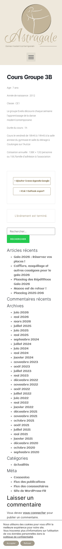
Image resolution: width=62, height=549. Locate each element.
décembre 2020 (26, 443)
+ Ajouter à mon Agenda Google (31, 181)
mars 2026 (22, 321)
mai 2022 (21, 402)
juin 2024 (21, 348)
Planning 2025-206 (29, 293)
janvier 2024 (23, 357)
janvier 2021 (23, 438)
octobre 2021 (24, 420)
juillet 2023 (22, 371)
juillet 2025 (22, 326)
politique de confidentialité (18, 536)
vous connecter (34, 513)
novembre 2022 (26, 384)
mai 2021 (21, 434)
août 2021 (21, 425)
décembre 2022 (26, 380)
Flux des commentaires (31, 486)
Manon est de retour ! (30, 288)
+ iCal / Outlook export (31, 191)
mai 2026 (21, 317)
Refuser (27, 543)
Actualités (21, 464)
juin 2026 (21, 312)
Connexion (21, 477)
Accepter (11, 543)
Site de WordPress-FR (30, 491)
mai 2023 (21, 375)
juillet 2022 (22, 393)
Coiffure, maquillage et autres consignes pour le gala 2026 (32, 271)
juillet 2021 (22, 429)
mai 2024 (21, 353)
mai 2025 (21, 335)
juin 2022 (21, 398)
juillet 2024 (22, 344)
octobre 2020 (24, 447)
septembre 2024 (26, 339)
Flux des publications (29, 482)
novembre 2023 (26, 362)
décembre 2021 (25, 411)
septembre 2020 (26, 452)
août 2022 (22, 389)
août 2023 (22, 366)
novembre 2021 (25, 416)
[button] (31, 57)
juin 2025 (21, 330)
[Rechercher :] (31, 231)
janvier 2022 (23, 407)
